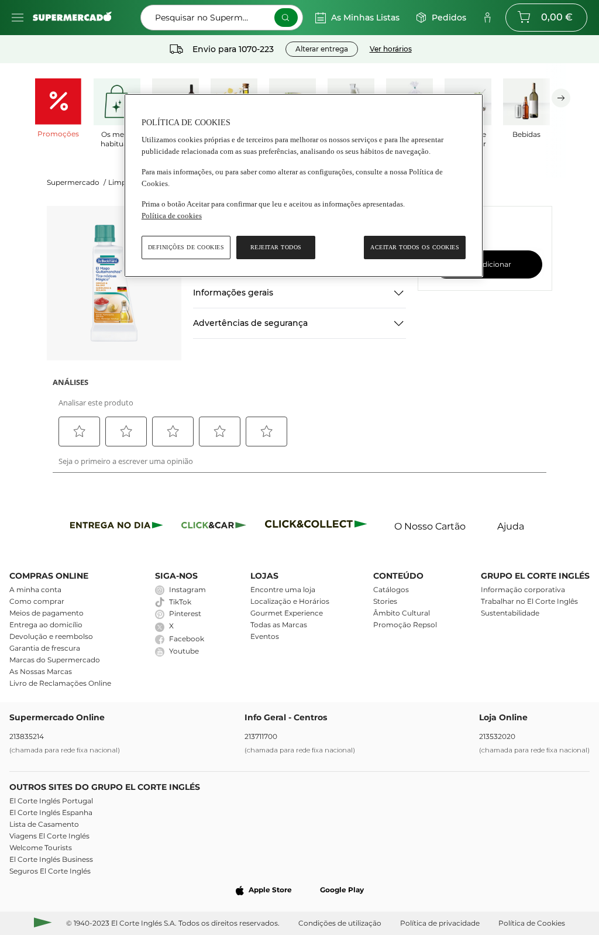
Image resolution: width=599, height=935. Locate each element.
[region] (303, 186)
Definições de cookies (186, 247)
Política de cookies (172, 215)
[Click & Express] (116, 527)
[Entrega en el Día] (318, 527)
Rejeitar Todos (276, 247)
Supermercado (76, 182)
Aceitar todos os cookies (414, 247)
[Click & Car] (213, 527)
